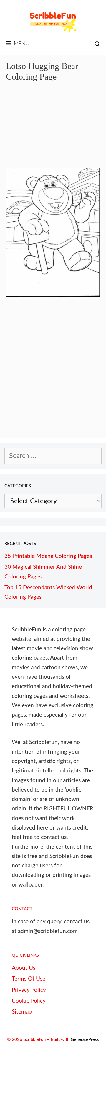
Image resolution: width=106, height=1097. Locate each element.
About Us (23, 968)
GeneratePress (85, 1039)
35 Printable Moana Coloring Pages (48, 556)
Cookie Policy (29, 1001)
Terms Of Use (28, 979)
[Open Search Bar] (97, 45)
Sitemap (22, 1012)
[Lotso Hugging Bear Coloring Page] (53, 294)
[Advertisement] (53, 129)
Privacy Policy (29, 990)
